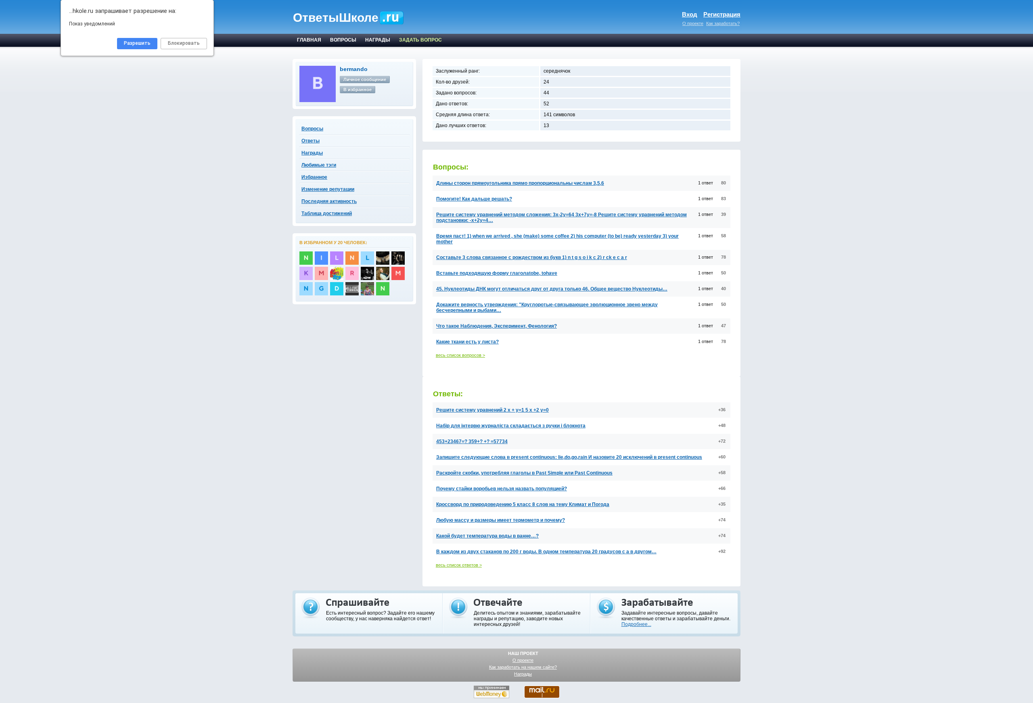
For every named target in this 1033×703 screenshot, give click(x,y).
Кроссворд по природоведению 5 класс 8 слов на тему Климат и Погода (522, 504)
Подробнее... (636, 624)
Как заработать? (723, 23)
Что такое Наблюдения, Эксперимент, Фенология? (496, 326)
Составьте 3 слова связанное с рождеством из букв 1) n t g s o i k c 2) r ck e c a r (531, 257)
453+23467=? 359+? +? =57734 (472, 441)
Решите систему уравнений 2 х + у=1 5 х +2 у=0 (492, 410)
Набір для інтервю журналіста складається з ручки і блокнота (511, 426)
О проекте (692, 23)
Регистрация (721, 14)
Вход (689, 14)
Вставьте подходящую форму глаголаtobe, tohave (496, 273)
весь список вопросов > (460, 355)
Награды (523, 674)
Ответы (310, 141)
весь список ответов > (459, 565)
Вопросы (312, 129)
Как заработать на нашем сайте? (523, 667)
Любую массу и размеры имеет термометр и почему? (500, 520)
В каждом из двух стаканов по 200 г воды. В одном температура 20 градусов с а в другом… (546, 551)
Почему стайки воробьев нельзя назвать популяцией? (501, 489)
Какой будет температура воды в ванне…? (487, 536)
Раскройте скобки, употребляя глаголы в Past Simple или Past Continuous (524, 473)
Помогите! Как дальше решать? (474, 199)
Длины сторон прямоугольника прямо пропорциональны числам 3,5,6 (520, 183)
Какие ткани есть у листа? (467, 342)
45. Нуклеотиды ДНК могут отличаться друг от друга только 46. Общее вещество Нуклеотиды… (551, 289)
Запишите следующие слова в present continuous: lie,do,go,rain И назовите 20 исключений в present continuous (569, 457)
